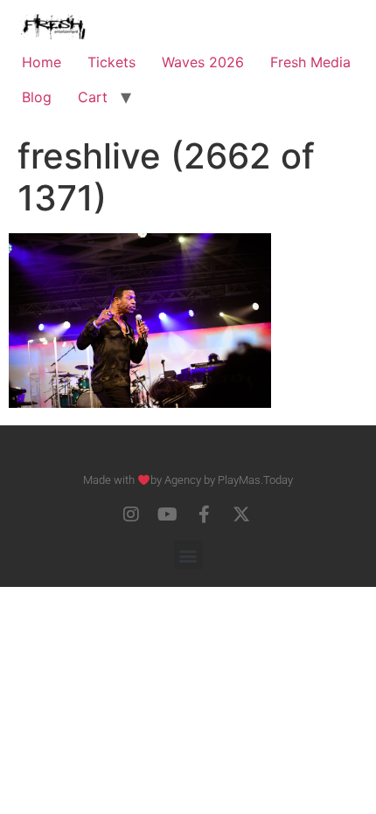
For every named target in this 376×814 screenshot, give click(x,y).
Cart (93, 97)
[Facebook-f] (204, 514)
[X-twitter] (241, 514)
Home (41, 62)
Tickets (111, 62)
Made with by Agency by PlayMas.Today (188, 479)
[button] (188, 555)
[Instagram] (131, 514)
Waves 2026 (203, 62)
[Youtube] (168, 514)
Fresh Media (310, 62)
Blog (37, 97)
